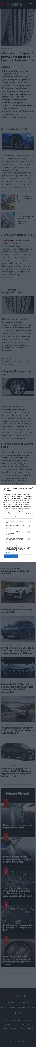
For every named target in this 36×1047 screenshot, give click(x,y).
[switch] (28, 526)
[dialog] (18, 523)
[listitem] (18, 521)
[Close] (32, 488)
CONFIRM (10, 556)
